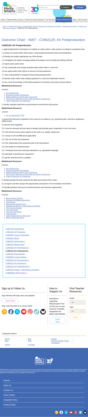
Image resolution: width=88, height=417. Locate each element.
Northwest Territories (70, 26)
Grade (72, 298)
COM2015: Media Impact (15, 245)
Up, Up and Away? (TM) (15, 115)
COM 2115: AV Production (15, 232)
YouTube (31, 345)
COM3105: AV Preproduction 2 (17, 260)
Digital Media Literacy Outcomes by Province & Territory (42, 26)
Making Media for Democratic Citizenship (21, 97)
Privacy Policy (9, 405)
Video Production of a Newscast (18, 101)
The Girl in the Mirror (14, 212)
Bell (29, 339)
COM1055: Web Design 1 (15, 241)
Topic (72, 307)
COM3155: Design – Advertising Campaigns (22, 270)
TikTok (7, 345)
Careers (6, 380)
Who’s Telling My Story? (15, 218)
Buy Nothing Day (12, 93)
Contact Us (8, 390)
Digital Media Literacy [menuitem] (15, 20)
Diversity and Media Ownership (18, 200)
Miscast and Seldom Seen (16, 204)
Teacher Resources (15, 26)
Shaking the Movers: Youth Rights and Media (23, 206)
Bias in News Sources (14, 198)
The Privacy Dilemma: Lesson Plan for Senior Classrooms (28, 99)
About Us (7, 385)
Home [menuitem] (3, 20)
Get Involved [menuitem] (82, 20)
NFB (30, 341)
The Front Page (12, 210)
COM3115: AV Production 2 (16, 263)
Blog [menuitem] (74, 20)
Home (5, 26)
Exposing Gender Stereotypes (17, 95)
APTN (7, 339)
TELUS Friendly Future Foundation (60, 342)
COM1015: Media (12, 238)
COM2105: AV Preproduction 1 (17, 248)
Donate (80, 7)
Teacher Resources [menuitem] (63, 20)
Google (54, 339)
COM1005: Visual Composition (17, 235)
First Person (10, 202)
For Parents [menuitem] (50, 20)
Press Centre (9, 395)
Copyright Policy (10, 400)
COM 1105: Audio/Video (15, 229)
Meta (7, 341)
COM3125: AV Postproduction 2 (18, 266)
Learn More (10, 301)
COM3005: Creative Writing (16, 257)
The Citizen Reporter (14, 208)
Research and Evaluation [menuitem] (34, 20)
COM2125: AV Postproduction (17, 251)
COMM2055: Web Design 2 (16, 273)
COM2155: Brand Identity (15, 254)
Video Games (11, 214)
